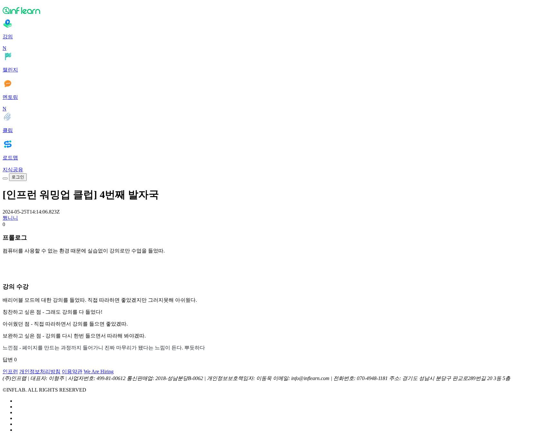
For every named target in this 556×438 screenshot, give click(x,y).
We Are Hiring (99, 371)
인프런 (10, 371)
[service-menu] (5, 178)
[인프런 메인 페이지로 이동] (278, 10)
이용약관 (72, 371)
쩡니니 (10, 218)
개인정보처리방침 (39, 371)
